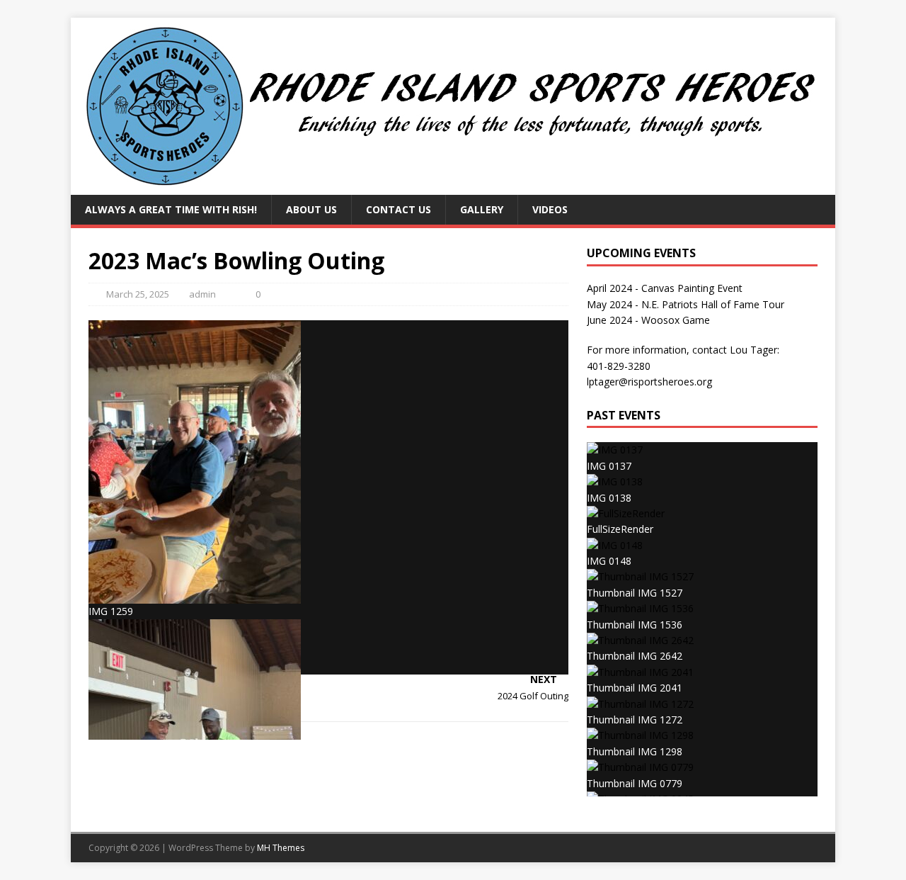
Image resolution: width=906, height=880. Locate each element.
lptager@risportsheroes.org (649, 381)
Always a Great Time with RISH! (171, 209)
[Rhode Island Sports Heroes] (453, 186)
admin (202, 294)
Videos (550, 209)
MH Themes (280, 848)
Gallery (481, 209)
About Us (311, 209)
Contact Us (398, 209)
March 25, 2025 (137, 294)
